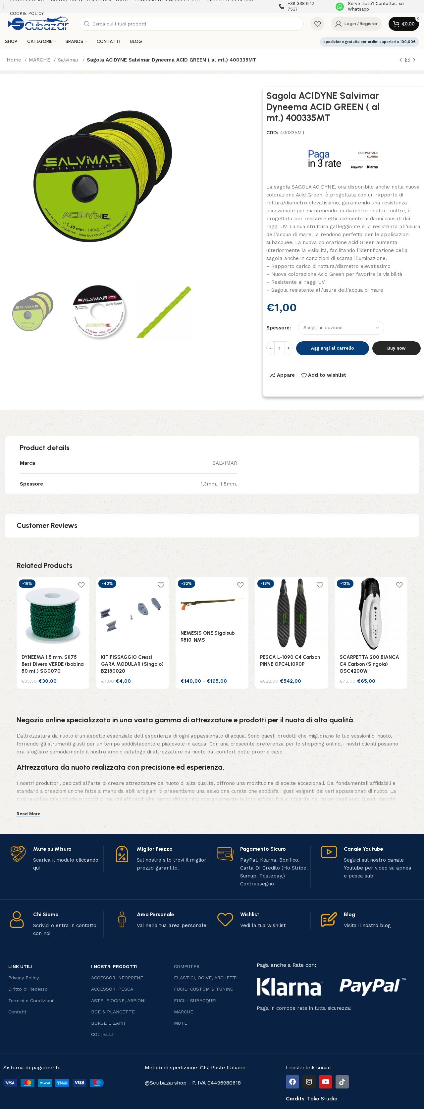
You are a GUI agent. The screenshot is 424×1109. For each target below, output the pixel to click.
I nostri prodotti (114, 966)
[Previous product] (401, 60)
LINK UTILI (20, 966)
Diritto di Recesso (28, 989)
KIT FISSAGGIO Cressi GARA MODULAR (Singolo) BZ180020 (132, 664)
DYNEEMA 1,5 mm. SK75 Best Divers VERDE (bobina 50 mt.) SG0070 (52, 664)
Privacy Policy (23, 977)
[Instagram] (309, 1081)
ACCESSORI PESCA (112, 989)
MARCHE (40, 60)
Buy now (396, 348)
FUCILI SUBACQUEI (195, 1000)
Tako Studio (322, 1098)
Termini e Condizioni (30, 1000)
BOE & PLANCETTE (113, 1011)
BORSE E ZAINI (108, 1023)
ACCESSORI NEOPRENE (117, 977)
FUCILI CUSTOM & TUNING (204, 989)
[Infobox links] (300, 6)
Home (15, 60)
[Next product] (414, 60)
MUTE (180, 1023)
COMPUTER (186, 966)
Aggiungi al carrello (332, 348)
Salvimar (69, 60)
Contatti (17, 1011)
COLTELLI (102, 1034)
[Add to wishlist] (81, 584)
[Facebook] (292, 1081)
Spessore (278, 328)
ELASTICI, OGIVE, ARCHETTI (206, 977)
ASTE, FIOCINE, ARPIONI (118, 1000)
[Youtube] (325, 1081)
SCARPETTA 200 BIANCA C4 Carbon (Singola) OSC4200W (369, 664)
